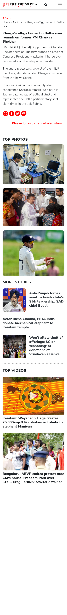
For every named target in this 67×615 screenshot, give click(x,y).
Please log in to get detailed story (37, 123)
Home (6, 22)
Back (8, 18)
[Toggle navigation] (59, 4)
